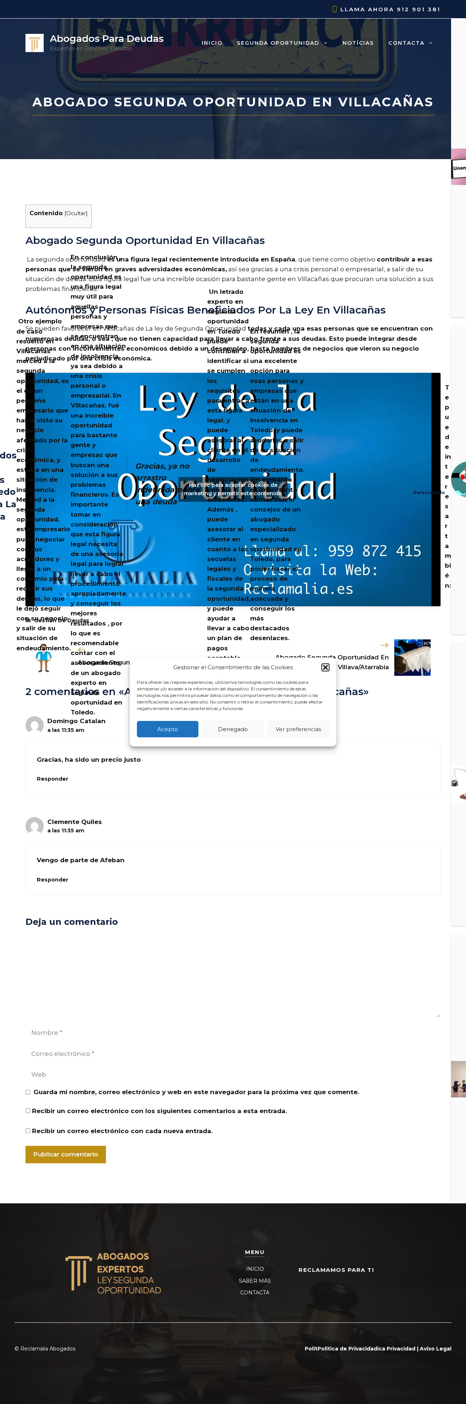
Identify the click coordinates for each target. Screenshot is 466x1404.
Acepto (167, 729)
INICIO (255, 1269)
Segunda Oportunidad (278, 43)
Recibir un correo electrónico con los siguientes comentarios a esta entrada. (159, 1111)
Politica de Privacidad (347, 1348)
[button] (325, 667)
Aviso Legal (435, 1348)
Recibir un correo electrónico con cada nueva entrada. (122, 1131)
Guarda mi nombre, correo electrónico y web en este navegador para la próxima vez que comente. (196, 1092)
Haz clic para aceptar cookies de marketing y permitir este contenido (233, 489)
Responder (52, 779)
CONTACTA (254, 1292)
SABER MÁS (255, 1281)
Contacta (406, 43)
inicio (212, 43)
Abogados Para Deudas (107, 38)
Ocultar (76, 213)
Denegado (233, 729)
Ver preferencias (298, 729)
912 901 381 (419, 9)
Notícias (358, 43)
